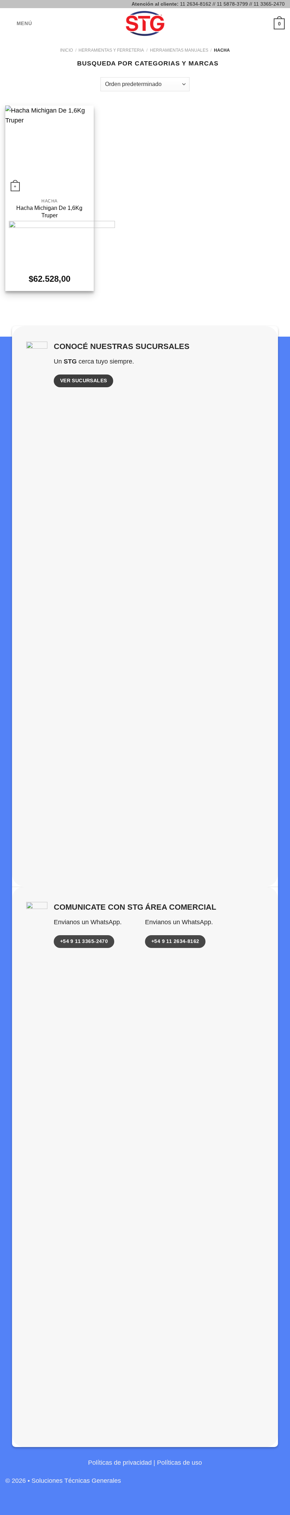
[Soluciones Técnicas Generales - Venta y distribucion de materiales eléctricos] (145, 23)
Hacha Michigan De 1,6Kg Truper (49, 211)
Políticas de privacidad (120, 1462)
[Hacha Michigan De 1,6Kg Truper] (49, 149)
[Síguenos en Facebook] (254, 1484)
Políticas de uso (179, 1462)
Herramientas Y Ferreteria (111, 50)
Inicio (66, 50)
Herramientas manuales (179, 50)
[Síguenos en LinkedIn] (278, 1484)
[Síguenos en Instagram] (266, 1484)
